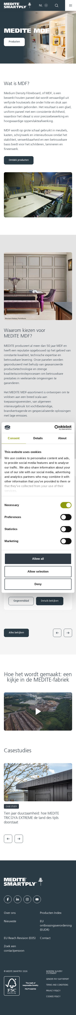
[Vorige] (57, 633)
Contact (45, 938)
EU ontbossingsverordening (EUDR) (56, 926)
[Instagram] (27, 899)
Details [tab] (38, 438)
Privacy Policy (53, 991)
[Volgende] (68, 633)
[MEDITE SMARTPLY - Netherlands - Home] (17, 5)
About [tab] (62, 438)
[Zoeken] (56, 5)
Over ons (10, 913)
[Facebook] (8, 899)
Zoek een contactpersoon (14, 948)
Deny (38, 584)
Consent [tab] (13, 438)
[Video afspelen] (38, 711)
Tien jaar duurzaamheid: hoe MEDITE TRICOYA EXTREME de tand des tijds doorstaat (31, 818)
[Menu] (70, 5)
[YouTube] (37, 899)
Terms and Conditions (57, 985)
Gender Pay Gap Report (57, 979)
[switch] (66, 517)
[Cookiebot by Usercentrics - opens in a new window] (55, 427)
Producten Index (50, 913)
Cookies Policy (53, 997)
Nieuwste (10, 921)
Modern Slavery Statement (54, 972)
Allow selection (38, 571)
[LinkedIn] (17, 899)
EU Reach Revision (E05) (19, 938)
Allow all (38, 558)
